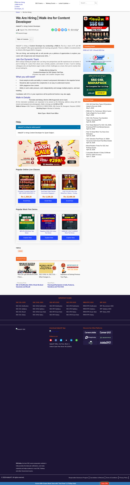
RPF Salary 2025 (105, 312)
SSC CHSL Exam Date (39, 312)
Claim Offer (104, 483)
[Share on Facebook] (62, 29)
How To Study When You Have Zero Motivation (97, 133)
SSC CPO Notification (72, 306)
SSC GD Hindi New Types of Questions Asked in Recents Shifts (98, 105)
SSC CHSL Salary (38, 314)
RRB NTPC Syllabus (89, 309)
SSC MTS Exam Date (56, 312)
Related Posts (21, 259)
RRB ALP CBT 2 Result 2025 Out (93, 50)
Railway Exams (50, 3)
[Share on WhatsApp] (52, 29)
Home (18, 12)
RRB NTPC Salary (88, 314)
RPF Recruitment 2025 (106, 306)
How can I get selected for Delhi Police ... (28, 276)
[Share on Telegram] (56, 29)
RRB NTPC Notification (90, 306)
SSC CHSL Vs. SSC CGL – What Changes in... (47, 276)
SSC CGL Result (21, 312)
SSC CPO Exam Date (72, 314)
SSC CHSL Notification (39, 306)
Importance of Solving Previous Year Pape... (70, 276)
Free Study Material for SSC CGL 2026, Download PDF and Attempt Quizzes (99, 126)
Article (20, 251)
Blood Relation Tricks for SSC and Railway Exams (97, 147)
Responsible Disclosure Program (78, 477)
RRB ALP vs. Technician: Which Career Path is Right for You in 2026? (98, 112)
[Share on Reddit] (59, 29)
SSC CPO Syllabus (71, 309)
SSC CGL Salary (21, 314)
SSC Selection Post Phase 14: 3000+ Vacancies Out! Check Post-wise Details (99, 140)
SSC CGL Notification (22, 306)
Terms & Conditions (112, 477)
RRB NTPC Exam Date (90, 312)
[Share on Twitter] (65, 29)
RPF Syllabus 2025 (105, 309)
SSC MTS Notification (56, 306)
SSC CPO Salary (71, 312)
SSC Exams (39, 3)
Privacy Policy (123, 477)
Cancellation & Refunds (97, 477)
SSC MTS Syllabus (55, 309)
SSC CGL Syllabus (21, 309)
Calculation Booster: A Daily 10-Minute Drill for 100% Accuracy (98, 153)
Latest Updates (64, 3)
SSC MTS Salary (54, 314)
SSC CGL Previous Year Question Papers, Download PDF (97, 119)
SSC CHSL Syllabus (38, 309)
